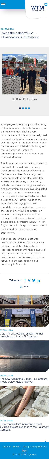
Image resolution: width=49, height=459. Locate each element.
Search (4, 15)
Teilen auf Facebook (25, 280)
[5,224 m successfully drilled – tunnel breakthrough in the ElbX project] (24, 311)
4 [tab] (29, 108)
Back (26, 286)
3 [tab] (26, 108)
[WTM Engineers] (39, 7)
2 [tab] (23, 108)
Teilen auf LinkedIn (38, 280)
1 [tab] (20, 108)
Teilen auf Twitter (33, 280)
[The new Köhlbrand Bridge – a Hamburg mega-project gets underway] (24, 356)
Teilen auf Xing (29, 280)
